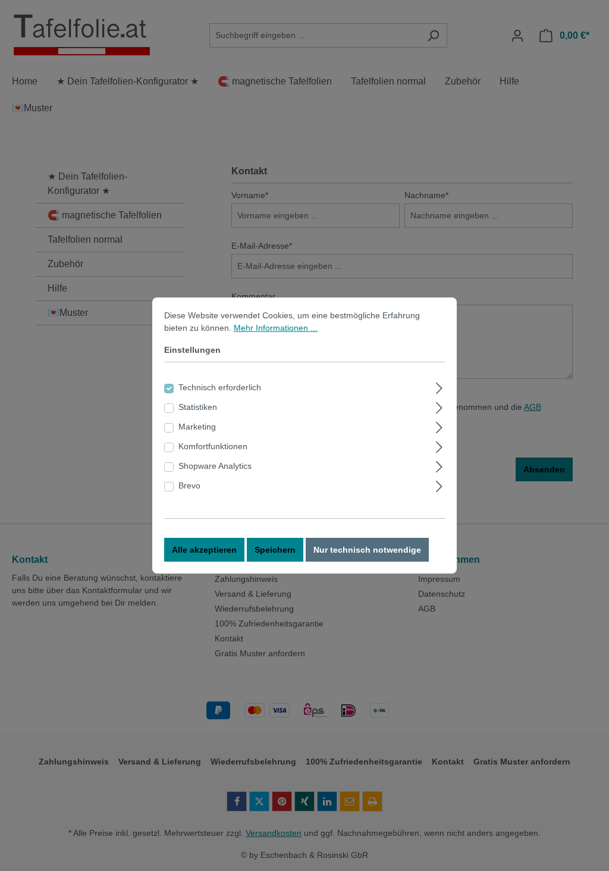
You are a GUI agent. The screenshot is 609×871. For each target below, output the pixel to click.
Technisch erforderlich (219, 387)
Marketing (197, 426)
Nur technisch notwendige (367, 549)
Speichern (275, 549)
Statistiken (197, 407)
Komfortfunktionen (212, 446)
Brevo (189, 485)
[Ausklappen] (439, 386)
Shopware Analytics (215, 466)
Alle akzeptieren (204, 549)
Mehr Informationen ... (276, 328)
